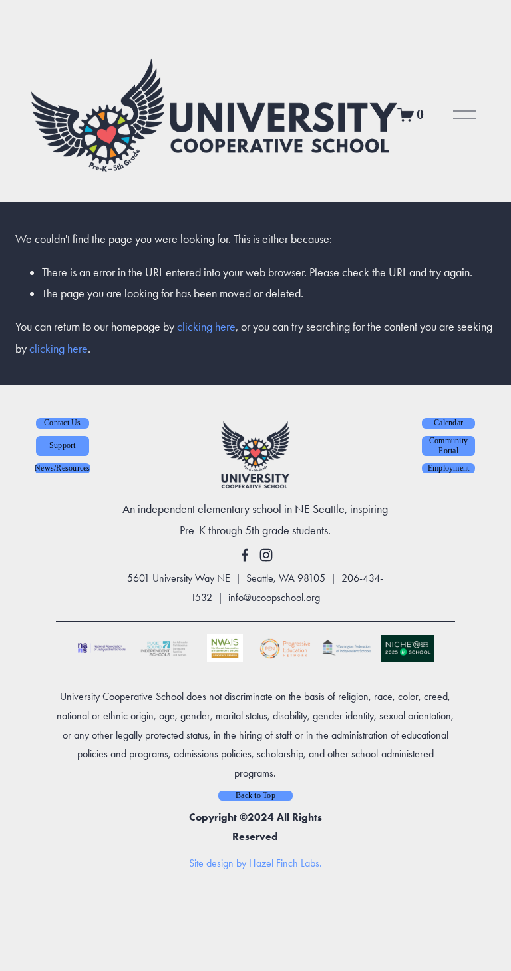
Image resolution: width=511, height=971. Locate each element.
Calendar (448, 422)
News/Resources (62, 468)
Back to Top (255, 795)
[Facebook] (245, 555)
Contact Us (62, 422)
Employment (448, 468)
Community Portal (448, 445)
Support (62, 445)
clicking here (206, 326)
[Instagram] (266, 555)
